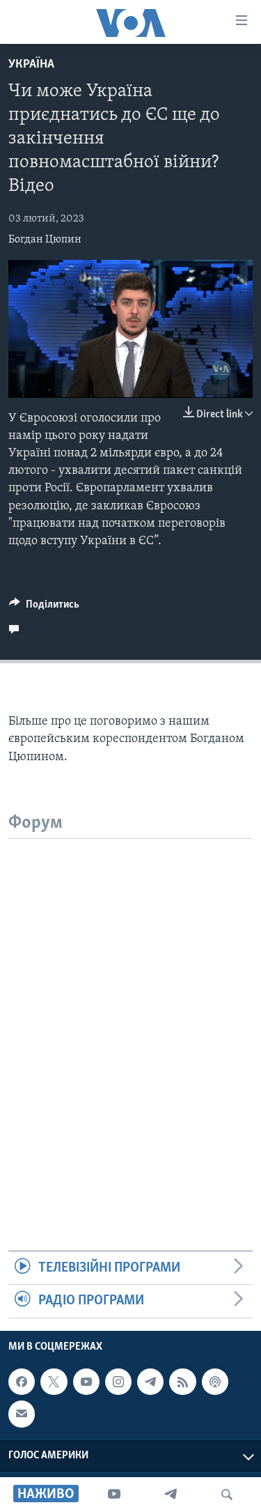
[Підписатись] (21, 1414)
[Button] (44, 607)
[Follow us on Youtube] (86, 1381)
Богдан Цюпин (44, 239)
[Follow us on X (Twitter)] (53, 1381)
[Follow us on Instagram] (118, 1381)
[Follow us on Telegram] (150, 1381)
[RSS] (182, 1381)
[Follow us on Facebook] (21, 1381)
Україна (31, 65)
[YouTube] (114, 1494)
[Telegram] (170, 1494)
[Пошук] (227, 1494)
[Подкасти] (215, 1381)
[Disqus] (130, 1013)
